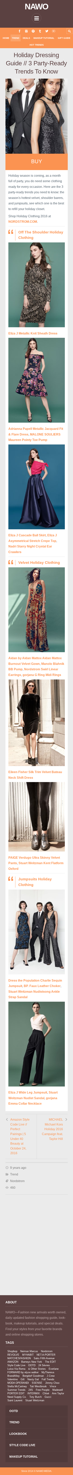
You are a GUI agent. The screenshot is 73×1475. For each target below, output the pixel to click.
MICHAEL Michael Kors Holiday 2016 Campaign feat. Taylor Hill (52, 1129)
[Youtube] (53, 31)
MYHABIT (28, 1354)
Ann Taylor (58, 1393)
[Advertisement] (36, 1250)
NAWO (36, 6)
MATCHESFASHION (19, 1358)
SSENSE (37, 1383)
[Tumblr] (40, 31)
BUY (36, 161)
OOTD (31, 1365)
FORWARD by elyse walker (23, 1372)
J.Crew (51, 1376)
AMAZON (12, 1362)
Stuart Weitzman (34, 1400)
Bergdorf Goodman (33, 1376)
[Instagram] (26, 31)
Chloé (46, 1393)
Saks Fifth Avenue (44, 1358)
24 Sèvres (44, 1365)
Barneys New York (31, 1362)
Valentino (12, 1379)
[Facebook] (19, 31)
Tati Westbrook (38, 1386)
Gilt (23, 1379)
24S (30, 1390)
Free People (42, 1390)
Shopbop (12, 1351)
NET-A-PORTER (46, 1354)
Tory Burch (35, 1397)
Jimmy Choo (52, 1383)
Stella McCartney (17, 1386)
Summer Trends (16, 1390)
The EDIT (50, 1362)
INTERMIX (33, 1393)
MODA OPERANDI (18, 1383)
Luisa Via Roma (16, 1369)
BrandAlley (13, 1376)
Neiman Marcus (29, 1351)
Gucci (48, 1397)
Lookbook (18, 1433)
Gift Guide (64, 38)
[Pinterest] (33, 31)
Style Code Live (16, 1365)
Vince (53, 1386)
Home (6, 38)
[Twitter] (46, 31)
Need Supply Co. (16, 1397)
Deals (26, 38)
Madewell (57, 1390)
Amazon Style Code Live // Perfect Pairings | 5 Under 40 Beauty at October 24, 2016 (20, 1136)
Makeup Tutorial (43, 38)
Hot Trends (37, 45)
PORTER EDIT (16, 1393)
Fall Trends (48, 1379)
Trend (15, 38)
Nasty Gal (33, 1379)
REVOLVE (13, 1354)
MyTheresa (47, 1372)
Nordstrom (17, 1181)
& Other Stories (37, 1369)
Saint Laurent (14, 1400)
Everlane (54, 1369)
